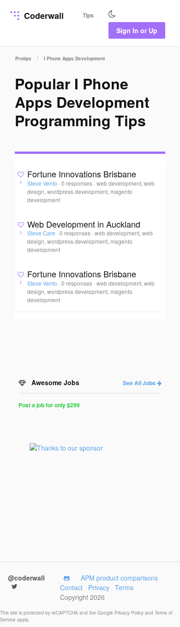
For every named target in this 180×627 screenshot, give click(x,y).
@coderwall (26, 577)
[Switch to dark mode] (112, 14)
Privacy (98, 587)
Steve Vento (43, 183)
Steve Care (42, 233)
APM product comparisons (119, 577)
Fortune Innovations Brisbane (81, 174)
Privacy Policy (129, 612)
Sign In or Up (136, 30)
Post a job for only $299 (49, 405)
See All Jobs (140, 383)
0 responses (77, 183)
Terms (124, 587)
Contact (71, 587)
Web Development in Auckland (83, 224)
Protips (23, 58)
